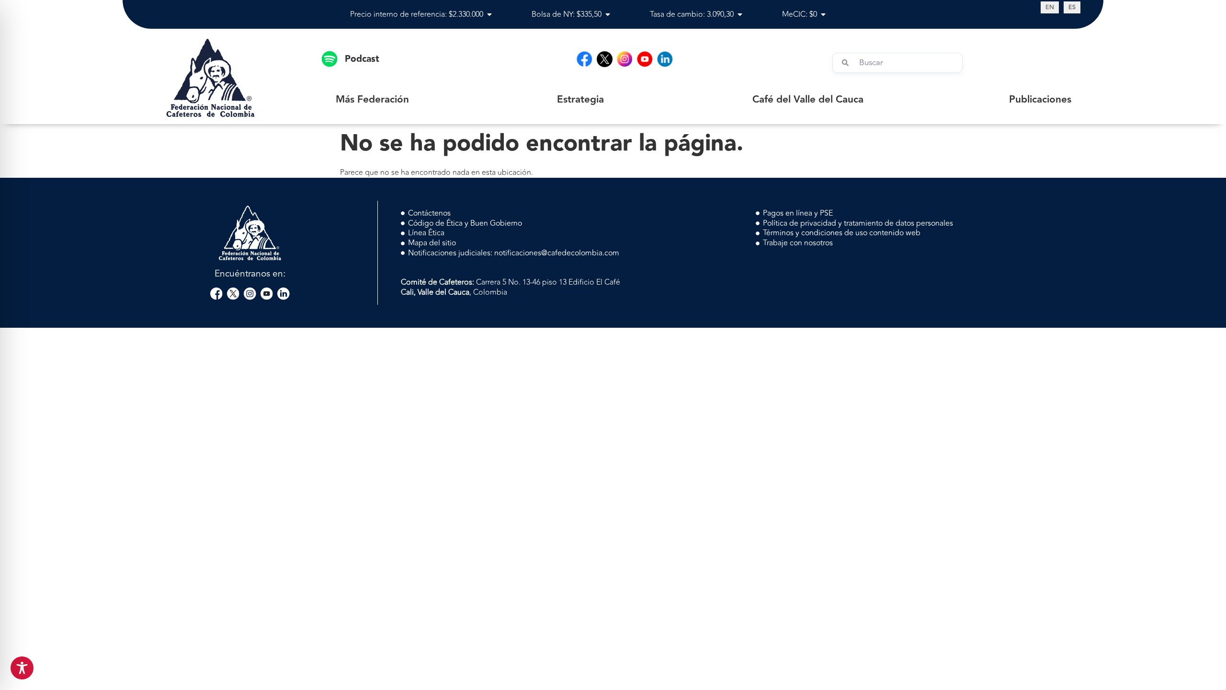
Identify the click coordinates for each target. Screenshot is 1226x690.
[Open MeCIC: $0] (823, 14)
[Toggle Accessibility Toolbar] (22, 668)
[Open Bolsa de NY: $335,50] (608, 14)
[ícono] (605, 59)
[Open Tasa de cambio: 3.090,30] (740, 14)
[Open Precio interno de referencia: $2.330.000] (489, 14)
